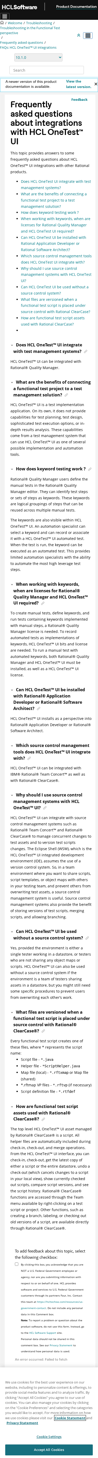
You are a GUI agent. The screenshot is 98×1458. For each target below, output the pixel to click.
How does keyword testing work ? (50, 212)
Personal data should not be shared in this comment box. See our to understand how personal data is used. (48, 1345)
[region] (49, 1412)
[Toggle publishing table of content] (88, 35)
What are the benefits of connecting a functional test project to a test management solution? (54, 200)
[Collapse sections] (79, 35)
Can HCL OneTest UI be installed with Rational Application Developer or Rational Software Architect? (53, 243)
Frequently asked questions (21, 42)
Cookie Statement (70, 1418)
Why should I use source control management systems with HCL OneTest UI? (56, 274)
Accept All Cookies (49, 1449)
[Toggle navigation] (4, 16)
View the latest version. (78, 84)
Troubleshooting (39, 23)
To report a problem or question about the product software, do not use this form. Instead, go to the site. (52, 1326)
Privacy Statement (61, 1345)
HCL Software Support (42, 1333)
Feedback (79, 99)
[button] (12, 345)
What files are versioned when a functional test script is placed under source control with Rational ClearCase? (55, 305)
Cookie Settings (49, 1436)
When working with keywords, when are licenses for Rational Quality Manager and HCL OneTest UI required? (55, 225)
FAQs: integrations (28, 47)
